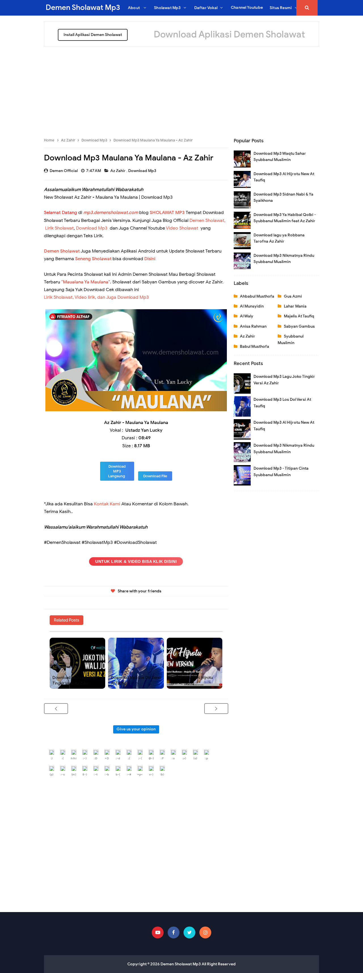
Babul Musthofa (254, 346)
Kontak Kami (107, 504)
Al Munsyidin (252, 306)
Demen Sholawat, (207, 220)
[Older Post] (216, 708)
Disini (149, 258)
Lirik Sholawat (59, 228)
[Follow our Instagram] (205, 932)
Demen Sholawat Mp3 (181, 964)
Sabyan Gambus (299, 326)
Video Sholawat (182, 228)
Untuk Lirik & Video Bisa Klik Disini (136, 561)
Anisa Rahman (253, 326)
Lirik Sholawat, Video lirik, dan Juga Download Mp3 (96, 297)
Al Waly (246, 316)
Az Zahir (118, 170)
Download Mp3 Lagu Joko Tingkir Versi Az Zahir (74, 680)
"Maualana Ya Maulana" (85, 282)
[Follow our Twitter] (189, 932)
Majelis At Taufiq (299, 316)
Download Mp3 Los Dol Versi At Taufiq (136, 680)
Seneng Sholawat (93, 259)
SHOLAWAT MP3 (167, 212)
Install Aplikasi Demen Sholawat (93, 34)
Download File (155, 476)
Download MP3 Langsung (117, 471)
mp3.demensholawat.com (110, 212)
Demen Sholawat (62, 251)
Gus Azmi (293, 296)
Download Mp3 (142, 170)
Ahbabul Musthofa (257, 296)
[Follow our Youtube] (158, 932)
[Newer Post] (56, 708)
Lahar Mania (295, 306)
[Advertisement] (181, 89)
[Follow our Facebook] (174, 932)
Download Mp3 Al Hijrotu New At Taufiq (191, 680)
